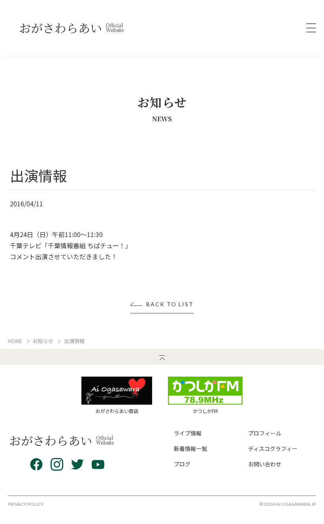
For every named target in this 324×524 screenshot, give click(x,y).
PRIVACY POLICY (25, 504)
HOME (15, 341)
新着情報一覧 (190, 448)
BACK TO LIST (170, 304)
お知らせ (43, 341)
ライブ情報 (188, 433)
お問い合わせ (264, 464)
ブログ (182, 464)
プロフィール (264, 433)
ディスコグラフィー (273, 448)
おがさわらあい (71, 27)
